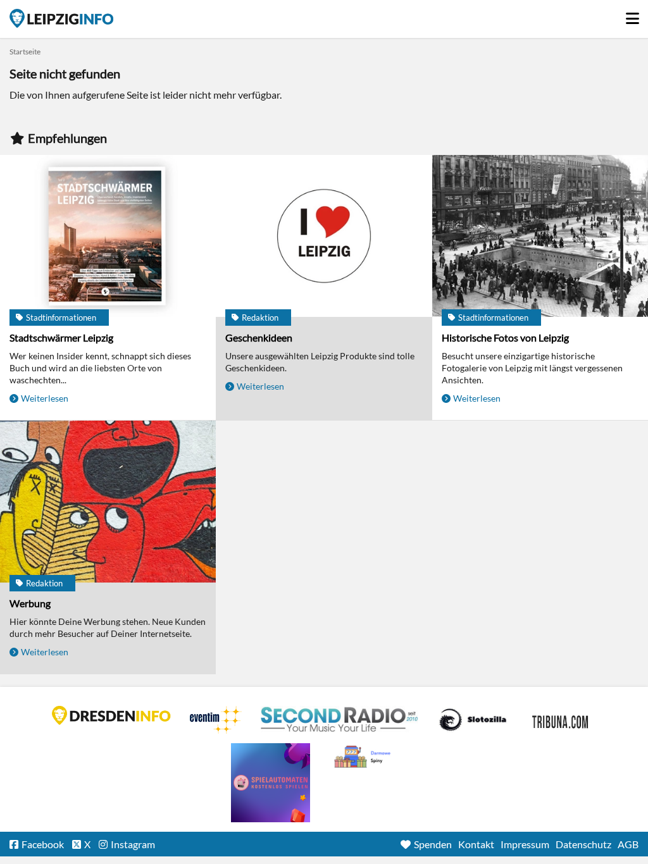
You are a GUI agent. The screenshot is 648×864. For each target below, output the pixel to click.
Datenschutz (583, 844)
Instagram (133, 844)
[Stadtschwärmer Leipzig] (108, 237)
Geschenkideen (258, 337)
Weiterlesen (44, 398)
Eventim (216, 720)
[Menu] (632, 15)
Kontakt (476, 844)
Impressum (525, 844)
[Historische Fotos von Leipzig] (540, 237)
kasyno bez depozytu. (364, 757)
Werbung (30, 603)
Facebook (43, 844)
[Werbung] (108, 502)
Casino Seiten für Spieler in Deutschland (473, 720)
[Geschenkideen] (324, 237)
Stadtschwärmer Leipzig (61, 337)
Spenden (433, 844)
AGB (628, 844)
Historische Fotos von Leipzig (505, 337)
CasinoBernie (561, 720)
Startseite (61, 18)
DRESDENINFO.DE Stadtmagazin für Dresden (111, 715)
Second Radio (340, 720)
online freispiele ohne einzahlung (270, 782)
